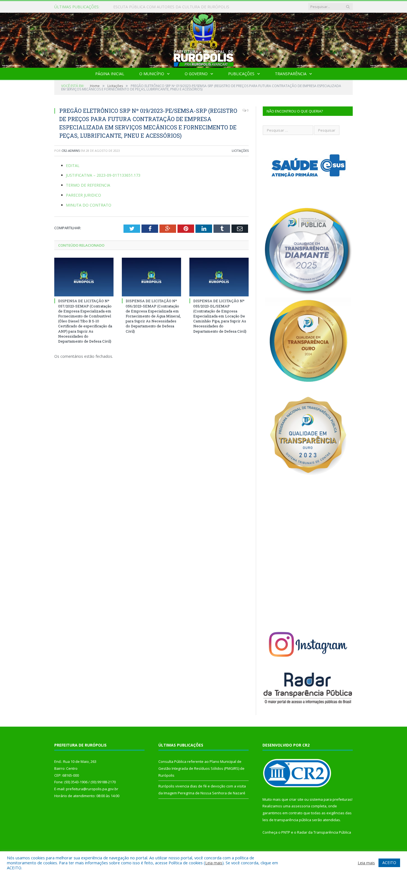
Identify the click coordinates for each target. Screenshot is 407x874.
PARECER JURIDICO (83, 195)
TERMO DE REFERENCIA (88, 185)
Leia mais (213, 862)
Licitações (240, 150)
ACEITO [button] (389, 862)
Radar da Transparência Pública (324, 832)
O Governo (196, 73)
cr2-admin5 (70, 150)
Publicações (241, 73)
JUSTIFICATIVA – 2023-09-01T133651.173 (103, 175)
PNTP (285, 832)
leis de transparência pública (286, 819)
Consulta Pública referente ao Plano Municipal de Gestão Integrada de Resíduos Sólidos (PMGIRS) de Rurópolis (177, 6)
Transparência (290, 73)
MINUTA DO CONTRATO (88, 205)
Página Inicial (109, 73)
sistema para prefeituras (331, 799)
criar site (296, 799)
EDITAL (72, 165)
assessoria (300, 805)
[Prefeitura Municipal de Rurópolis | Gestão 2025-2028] (203, 39)
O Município (151, 73)
